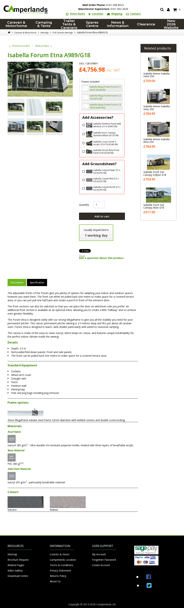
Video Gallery (15, 570)
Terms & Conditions (61, 565)
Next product (44, 45)
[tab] (17, 282)
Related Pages (16, 565)
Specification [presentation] (37, 282)
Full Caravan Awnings (63, 32)
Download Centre (18, 576)
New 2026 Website (171, 24)
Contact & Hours (59, 554)
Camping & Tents (44, 24)
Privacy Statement (60, 570)
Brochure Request (18, 559)
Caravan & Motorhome (16, 24)
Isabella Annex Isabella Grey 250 (156, 108)
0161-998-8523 (103, 5)
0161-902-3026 (103, 9)
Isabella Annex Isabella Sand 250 (156, 75)
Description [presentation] (17, 282)
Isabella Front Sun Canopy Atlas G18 (153, 206)
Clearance (146, 24)
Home (9, 32)
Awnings (45, 32)
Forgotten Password (104, 559)
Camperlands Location (62, 559)
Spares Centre (92, 24)
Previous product (19, 45)
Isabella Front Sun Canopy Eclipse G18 (154, 173)
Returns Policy (58, 576)
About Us (55, 581)
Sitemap (12, 554)
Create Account (101, 565)
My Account (99, 554)
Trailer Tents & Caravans (69, 24)
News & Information (117, 24)
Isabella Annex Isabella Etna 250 (156, 140)
